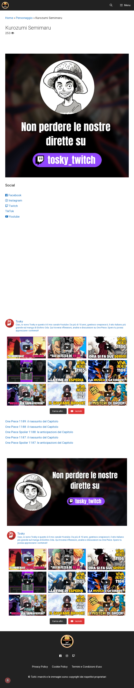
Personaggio (24, 18)
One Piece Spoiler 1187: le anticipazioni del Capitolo (39, 442)
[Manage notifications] (7, 680)
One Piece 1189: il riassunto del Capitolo (31, 421)
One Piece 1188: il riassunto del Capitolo (31, 426)
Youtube (14, 216)
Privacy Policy (40, 666)
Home (9, 18)
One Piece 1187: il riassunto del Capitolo (31, 437)
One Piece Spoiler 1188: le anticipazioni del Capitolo (39, 432)
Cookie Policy (60, 666)
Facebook (14, 195)
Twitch (13, 206)
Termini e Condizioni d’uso (87, 666)
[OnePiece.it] (5, 5)
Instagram (15, 200)
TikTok (9, 211)
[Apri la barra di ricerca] (111, 5)
